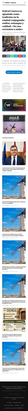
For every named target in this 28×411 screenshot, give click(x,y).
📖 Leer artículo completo (14, 72)
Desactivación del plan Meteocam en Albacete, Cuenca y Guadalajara (14, 202)
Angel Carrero (5, 339)
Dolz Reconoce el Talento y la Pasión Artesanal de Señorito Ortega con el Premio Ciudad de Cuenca (14, 268)
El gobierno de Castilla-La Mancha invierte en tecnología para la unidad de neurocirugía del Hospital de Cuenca (13, 302)
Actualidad (21, 32)
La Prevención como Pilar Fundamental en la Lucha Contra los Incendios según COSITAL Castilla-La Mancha (13, 169)
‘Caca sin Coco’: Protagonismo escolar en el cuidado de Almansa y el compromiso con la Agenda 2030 (13, 370)
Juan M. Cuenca (13, 32)
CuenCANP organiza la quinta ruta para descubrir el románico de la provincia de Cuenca (12, 336)
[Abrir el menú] (25, 2)
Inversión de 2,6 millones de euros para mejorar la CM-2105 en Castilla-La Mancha (12, 235)
